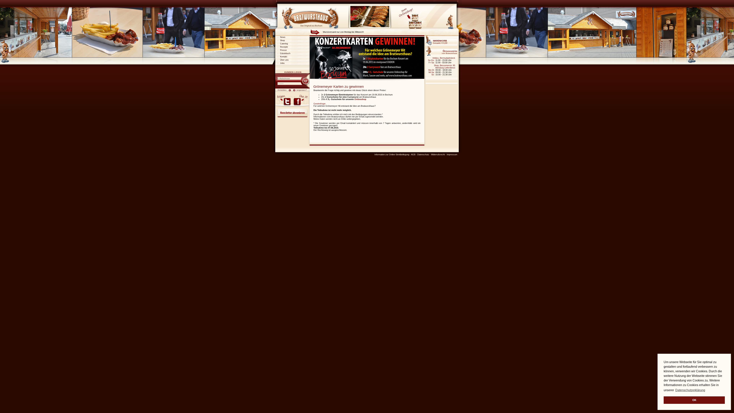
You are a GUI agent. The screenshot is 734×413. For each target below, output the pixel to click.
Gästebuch (285, 53)
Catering (284, 43)
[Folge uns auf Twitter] (283, 101)
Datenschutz (423, 154)
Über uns (284, 60)
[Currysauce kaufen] (412, 28)
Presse (283, 50)
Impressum (452, 154)
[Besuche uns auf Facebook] (300, 101)
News (282, 37)
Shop (282, 40)
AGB (413, 154)
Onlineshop (360, 99)
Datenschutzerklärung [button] (690, 390)
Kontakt (283, 56)
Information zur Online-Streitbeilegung (391, 154)
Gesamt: (440, 42)
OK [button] (694, 400)
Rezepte (284, 47)
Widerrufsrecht (438, 154)
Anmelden (282, 90)
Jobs (282, 63)
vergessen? (301, 90)
